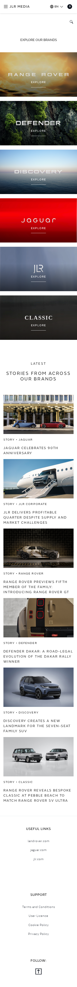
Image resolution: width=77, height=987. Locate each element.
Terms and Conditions (38, 907)
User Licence (38, 916)
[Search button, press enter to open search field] (70, 21)
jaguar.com (38, 850)
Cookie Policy (38, 925)
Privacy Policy (38, 934)
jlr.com (39, 859)
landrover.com (38, 841)
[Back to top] (38, 972)
